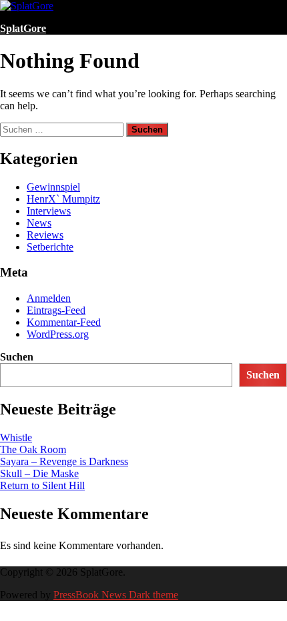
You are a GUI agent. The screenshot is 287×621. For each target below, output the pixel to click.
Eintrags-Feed (56, 310)
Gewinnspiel (53, 187)
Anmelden (49, 298)
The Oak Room (33, 449)
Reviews (45, 235)
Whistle (16, 437)
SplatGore (23, 28)
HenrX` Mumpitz (63, 199)
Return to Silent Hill (42, 485)
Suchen (16, 356)
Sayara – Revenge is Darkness (64, 461)
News (39, 223)
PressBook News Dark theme (115, 594)
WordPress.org (58, 334)
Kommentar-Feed (64, 322)
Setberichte (50, 247)
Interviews (49, 211)
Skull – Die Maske (39, 473)
